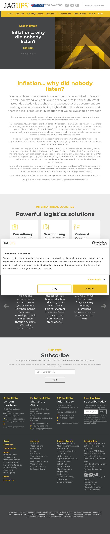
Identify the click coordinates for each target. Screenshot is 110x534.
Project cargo (63, 474)
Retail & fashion (63, 466)
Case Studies (80, 14)
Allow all (89, 288)
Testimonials (64, 14)
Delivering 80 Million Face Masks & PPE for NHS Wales (95, 458)
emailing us (81, 364)
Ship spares (62, 479)
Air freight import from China (94, 470)
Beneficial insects (64, 482)
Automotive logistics (66, 451)
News (100, 14)
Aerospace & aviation (66, 443)
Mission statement (11, 462)
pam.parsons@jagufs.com (68, 423)
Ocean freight (36, 446)
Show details (94, 279)
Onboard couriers (38, 466)
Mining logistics (64, 456)
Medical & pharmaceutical (68, 446)
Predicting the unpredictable (90, 483)
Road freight (35, 448)
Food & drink (62, 448)
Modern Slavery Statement (10, 468)
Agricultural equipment (67, 459)
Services (20, 14)
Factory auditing (37, 469)
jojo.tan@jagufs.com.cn (42, 429)
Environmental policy (12, 465)
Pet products (62, 454)
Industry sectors (35, 14)
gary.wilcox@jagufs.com (13, 427)
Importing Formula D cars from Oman (95, 465)
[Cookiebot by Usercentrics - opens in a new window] (94, 243)
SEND (55, 380)
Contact (11, 20)
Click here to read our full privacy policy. (95, 422)
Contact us (8, 481)
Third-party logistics (39, 456)
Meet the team (10, 455)
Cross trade (35, 454)
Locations (50, 14)
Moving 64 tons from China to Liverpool (93, 488)
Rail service (35, 459)
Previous (6, 306)
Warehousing (36, 464)
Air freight (34, 443)
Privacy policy (9, 473)
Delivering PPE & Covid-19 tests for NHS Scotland (94, 452)
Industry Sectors (65, 441)
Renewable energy (65, 477)
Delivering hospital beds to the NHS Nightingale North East (94, 446)
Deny (54, 288)
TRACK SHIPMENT (94, 5)
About (92, 14)
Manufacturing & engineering (64, 470)
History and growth (11, 460)
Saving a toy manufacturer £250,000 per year (95, 476)
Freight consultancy (39, 461)
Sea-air (33, 451)
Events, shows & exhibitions (64, 462)
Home (10, 14)
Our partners (9, 457)
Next (104, 306)
